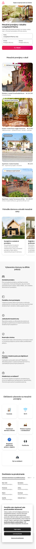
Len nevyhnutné (17, 533)
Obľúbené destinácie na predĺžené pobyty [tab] (13, 477)
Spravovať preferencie (17, 538)
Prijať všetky (17, 529)
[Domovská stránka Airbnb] (3, 2)
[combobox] (17, 37)
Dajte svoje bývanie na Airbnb (22, 3)
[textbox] (9, 43)
